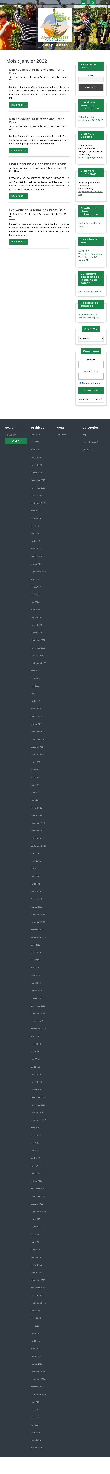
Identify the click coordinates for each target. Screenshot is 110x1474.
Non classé (87, 450)
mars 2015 (36, 1349)
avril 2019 (35, 975)
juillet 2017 (36, 1135)
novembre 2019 (38, 922)
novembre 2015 (38, 1288)
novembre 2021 (38, 739)
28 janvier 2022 (20, 77)
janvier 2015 (36, 1364)
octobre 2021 (37, 747)
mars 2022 (36, 709)
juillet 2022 (36, 678)
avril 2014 (35, 1432)
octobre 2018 (37, 1021)
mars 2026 (36, 457)
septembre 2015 (38, 1303)
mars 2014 (36, 1440)
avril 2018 (35, 1067)
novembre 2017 (38, 1105)
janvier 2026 (36, 472)
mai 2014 (35, 1425)
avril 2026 (35, 450)
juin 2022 (35, 686)
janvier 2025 (36, 564)
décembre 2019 (38, 914)
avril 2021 (35, 792)
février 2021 (36, 808)
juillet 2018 (36, 1044)
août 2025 (35, 511)
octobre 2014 (37, 1387)
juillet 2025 (36, 518)
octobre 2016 (37, 1204)
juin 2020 (35, 869)
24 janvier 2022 (20, 126)
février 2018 (36, 1082)
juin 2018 (35, 1051)
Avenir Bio (83, 260)
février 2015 (36, 1356)
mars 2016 (36, 1257)
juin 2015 (35, 1326)
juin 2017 (35, 1143)
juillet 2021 (36, 770)
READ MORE (19, 106)
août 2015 (35, 1310)
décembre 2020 (38, 823)
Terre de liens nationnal (90, 254)
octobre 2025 (37, 495)
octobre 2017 (37, 1112)
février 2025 (36, 556)
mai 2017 (35, 1150)
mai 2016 (35, 1242)
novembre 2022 (38, 648)
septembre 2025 (38, 503)
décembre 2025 (38, 480)
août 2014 (35, 1402)
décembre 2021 (38, 731)
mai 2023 (35, 602)
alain (35, 77)
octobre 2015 (37, 1295)
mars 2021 (36, 800)
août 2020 (35, 853)
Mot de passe (91, 371)
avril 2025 (35, 541)
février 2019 (36, 990)
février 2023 (36, 625)
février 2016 (36, 1265)
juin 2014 (35, 1417)
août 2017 (35, 1128)
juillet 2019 (36, 952)
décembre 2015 (38, 1280)
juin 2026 (35, 442)
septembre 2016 (38, 1211)
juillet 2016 (36, 1227)
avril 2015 (35, 1341)
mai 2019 (35, 968)
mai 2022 (35, 693)
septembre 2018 (38, 1029)
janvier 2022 (36, 724)
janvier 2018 (36, 1090)
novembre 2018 (38, 1013)
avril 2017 (35, 1158)
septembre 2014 (38, 1394)
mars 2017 (36, 1166)
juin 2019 (35, 960)
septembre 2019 (38, 937)
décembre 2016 (38, 1189)
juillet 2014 (36, 1409)
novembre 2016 (38, 1196)
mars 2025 (36, 549)
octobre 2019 (37, 930)
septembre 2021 (38, 754)
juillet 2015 (36, 1318)
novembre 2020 (38, 830)
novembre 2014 (38, 1379)
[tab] (84, 2)
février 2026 (36, 465)
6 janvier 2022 (19, 214)
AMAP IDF (83, 251)
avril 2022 (35, 701)
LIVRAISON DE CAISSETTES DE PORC (37, 164)
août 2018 (35, 1036)
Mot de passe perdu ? (90, 399)
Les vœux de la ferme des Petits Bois (37, 210)
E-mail (91, 76)
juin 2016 (35, 1234)
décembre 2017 (38, 1097)
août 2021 (35, 762)
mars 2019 (36, 983)
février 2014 (36, 1448)
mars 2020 (36, 891)
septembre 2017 (38, 1120)
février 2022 (36, 716)
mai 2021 (35, 785)
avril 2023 (35, 610)
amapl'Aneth (55, 45)
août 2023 (35, 579)
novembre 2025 (38, 488)
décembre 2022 (38, 640)
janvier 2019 (36, 998)
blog (84, 434)
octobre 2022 (37, 655)
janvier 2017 (36, 1181)
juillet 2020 (36, 861)
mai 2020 (35, 876)
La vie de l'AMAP (90, 442)
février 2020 (36, 899)
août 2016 (35, 1219)
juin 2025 (35, 526)
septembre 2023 (38, 571)
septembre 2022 (38, 663)
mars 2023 (36, 617)
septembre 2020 (38, 846)
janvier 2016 (36, 1272)
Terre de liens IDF (87, 257)
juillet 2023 (36, 587)
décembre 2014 (38, 1371)
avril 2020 (35, 884)
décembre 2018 (38, 1006)
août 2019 (35, 945)
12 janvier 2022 (20, 168)
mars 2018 (36, 1074)
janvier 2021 (36, 815)
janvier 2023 (36, 632)
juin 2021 (35, 777)
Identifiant (91, 360)
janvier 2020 (36, 907)
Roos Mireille (39, 168)
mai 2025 (35, 533)
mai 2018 (35, 1059)
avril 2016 (35, 1249)
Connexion (61, 434)
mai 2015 (35, 1333)
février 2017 (36, 1173)
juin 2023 (35, 594)
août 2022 (35, 671)
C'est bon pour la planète (89, 291)
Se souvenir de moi (91, 383)
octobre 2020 (37, 838)
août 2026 (35, 434)
